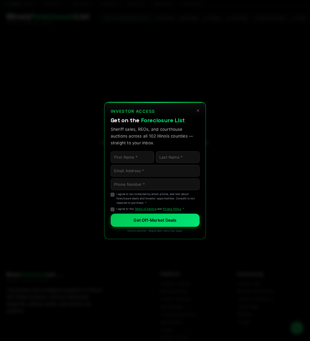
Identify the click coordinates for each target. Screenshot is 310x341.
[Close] (198, 110)
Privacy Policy (172, 209)
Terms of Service (145, 209)
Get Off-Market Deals (154, 220)
